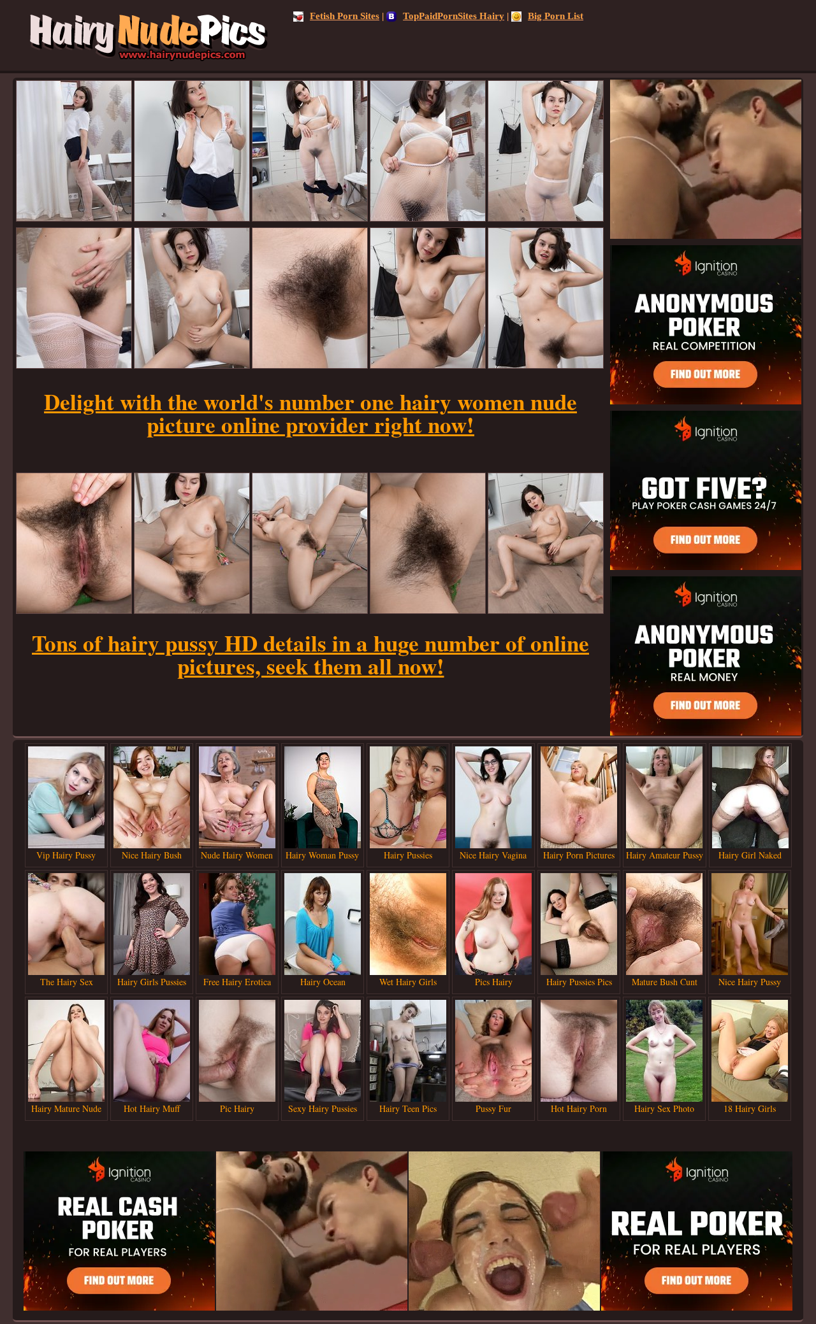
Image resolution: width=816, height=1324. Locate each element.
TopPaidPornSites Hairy (453, 16)
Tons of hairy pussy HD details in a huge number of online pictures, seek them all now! (310, 654)
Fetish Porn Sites (344, 16)
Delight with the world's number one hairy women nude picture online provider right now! (310, 413)
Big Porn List (555, 16)
